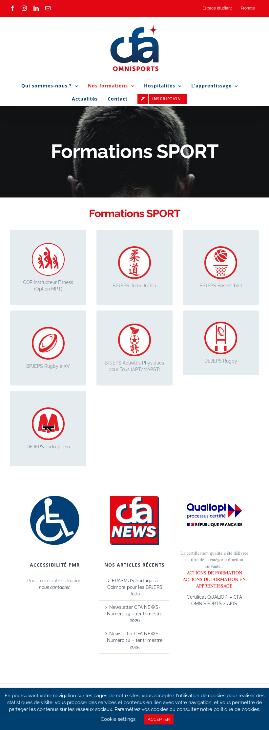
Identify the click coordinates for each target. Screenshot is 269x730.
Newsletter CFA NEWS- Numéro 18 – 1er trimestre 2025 (134, 640)
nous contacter (54, 587)
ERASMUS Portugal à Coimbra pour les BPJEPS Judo (134, 587)
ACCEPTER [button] (159, 719)
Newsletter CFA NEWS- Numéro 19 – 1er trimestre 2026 (134, 614)
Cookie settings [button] (118, 719)
